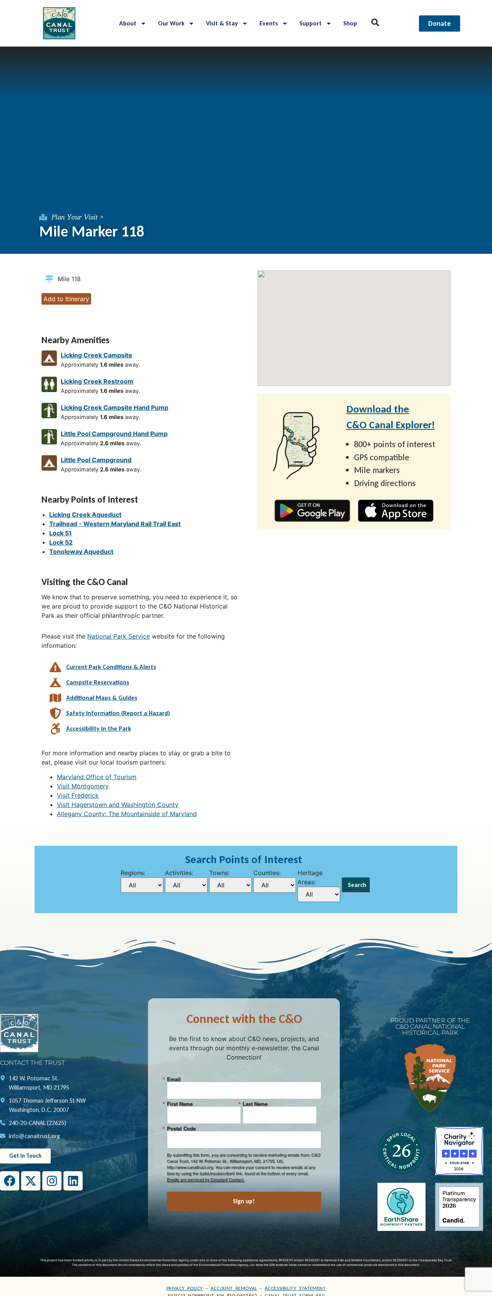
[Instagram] (52, 1180)
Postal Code (181, 1128)
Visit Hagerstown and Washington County (117, 804)
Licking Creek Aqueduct (85, 514)
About (127, 23)
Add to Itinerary (66, 299)
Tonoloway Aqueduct (81, 551)
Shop (350, 23)
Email (174, 1078)
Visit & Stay (222, 23)
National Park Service (118, 636)
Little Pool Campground (96, 460)
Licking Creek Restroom (97, 381)
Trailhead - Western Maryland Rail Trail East (115, 524)
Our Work (171, 23)
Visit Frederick (78, 795)
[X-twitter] (30, 1180)
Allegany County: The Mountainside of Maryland (127, 814)
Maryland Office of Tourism (96, 777)
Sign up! (244, 1201)
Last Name (255, 1103)
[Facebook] (9, 1180)
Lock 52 (61, 542)
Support (310, 23)
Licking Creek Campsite (96, 355)
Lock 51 (60, 533)
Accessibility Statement (295, 1288)
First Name (180, 1103)
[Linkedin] (73, 1180)
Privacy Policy (184, 1288)
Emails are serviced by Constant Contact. (205, 1179)
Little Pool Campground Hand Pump (114, 434)
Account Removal (234, 1288)
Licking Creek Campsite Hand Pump (114, 407)
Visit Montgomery (83, 786)
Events (268, 23)
